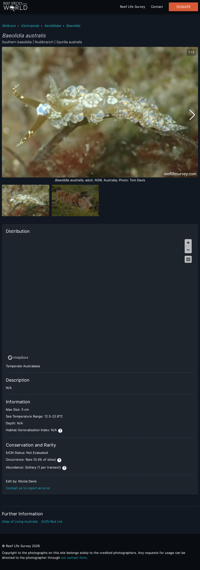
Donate (183, 7)
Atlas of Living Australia (20, 521)
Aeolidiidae (52, 26)
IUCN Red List (51, 521)
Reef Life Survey (132, 7)
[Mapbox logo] (18, 357)
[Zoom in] (188, 242)
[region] (100, 299)
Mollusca (9, 26)
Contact (157, 7)
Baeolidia (73, 26)
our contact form (74, 558)
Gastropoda (30, 26)
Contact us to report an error (28, 488)
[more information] (60, 431)
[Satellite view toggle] (188, 259)
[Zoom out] (188, 249)
